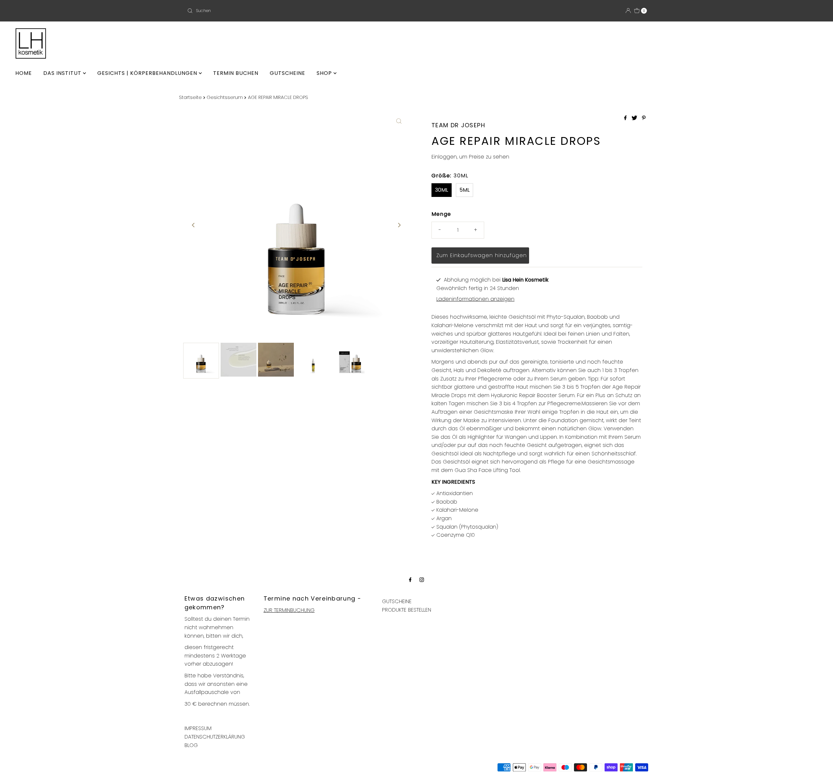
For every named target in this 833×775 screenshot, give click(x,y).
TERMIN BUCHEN (235, 73)
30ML (441, 190)
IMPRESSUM (198, 728)
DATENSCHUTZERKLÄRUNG (214, 736)
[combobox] (260, 10)
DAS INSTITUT (63, 73)
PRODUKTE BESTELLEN (406, 610)
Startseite (190, 97)
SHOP (325, 73)
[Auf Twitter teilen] (635, 118)
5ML (464, 190)
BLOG (191, 745)
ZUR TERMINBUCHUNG (289, 610)
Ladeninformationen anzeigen (475, 299)
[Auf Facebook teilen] (626, 118)
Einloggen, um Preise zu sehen (470, 156)
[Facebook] (410, 579)
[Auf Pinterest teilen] (644, 118)
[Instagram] (421, 579)
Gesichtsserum (225, 97)
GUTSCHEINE (287, 73)
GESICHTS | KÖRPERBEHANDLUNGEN (148, 73)
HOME (23, 73)
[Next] (399, 225)
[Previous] (193, 225)
